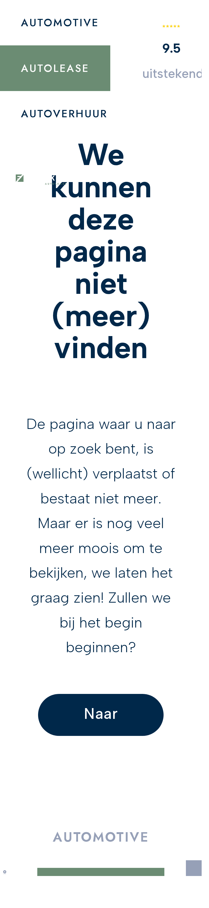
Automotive (60, 22)
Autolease (55, 68)
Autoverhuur (64, 113)
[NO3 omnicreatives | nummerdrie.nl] (8, 872)
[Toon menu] (164, 181)
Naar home (100, 720)
